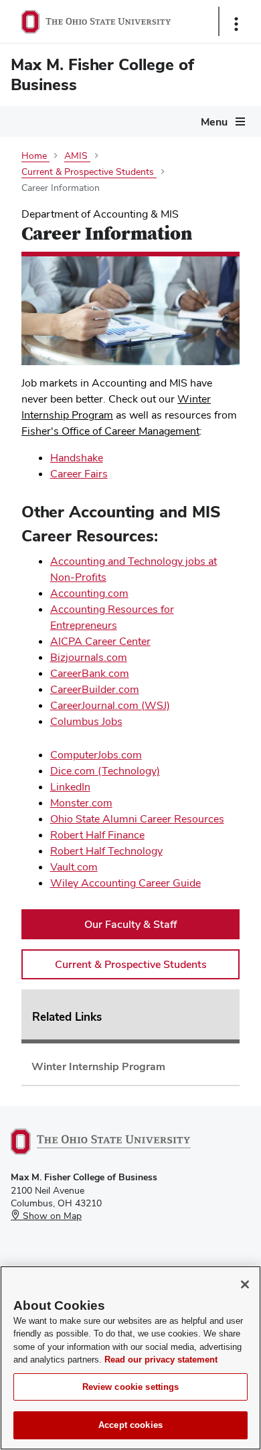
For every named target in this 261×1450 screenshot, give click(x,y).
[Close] (245, 1284)
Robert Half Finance (97, 835)
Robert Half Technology (106, 851)
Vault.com (74, 867)
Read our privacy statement (160, 1360)
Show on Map (51, 1216)
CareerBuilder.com (94, 689)
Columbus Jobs (86, 721)
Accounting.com (89, 593)
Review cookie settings (130, 1387)
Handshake (76, 458)
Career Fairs (79, 474)
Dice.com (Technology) (105, 771)
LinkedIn (70, 787)
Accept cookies (130, 1425)
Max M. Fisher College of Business (102, 74)
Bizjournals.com (88, 657)
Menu (214, 122)
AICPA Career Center (100, 641)
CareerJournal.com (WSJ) (110, 705)
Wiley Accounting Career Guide (125, 883)
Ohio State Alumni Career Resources (137, 819)
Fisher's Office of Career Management (110, 431)
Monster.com (81, 803)
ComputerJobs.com (96, 755)
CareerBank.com (89, 673)
